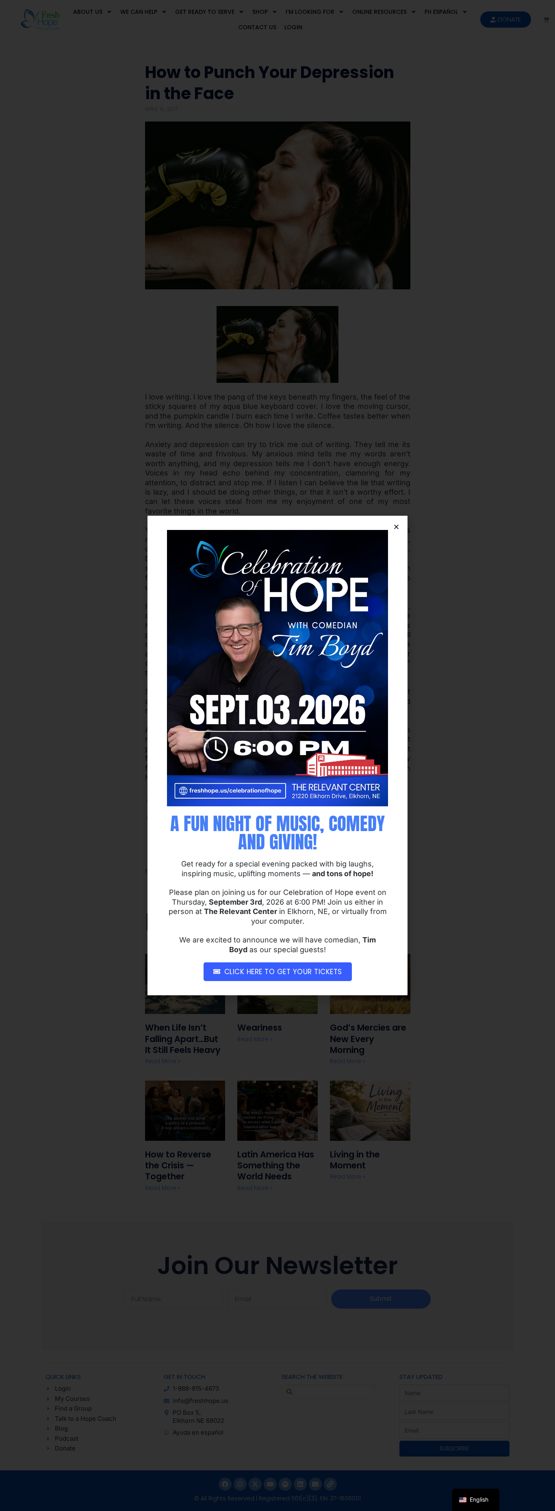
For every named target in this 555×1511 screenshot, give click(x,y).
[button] (396, 527)
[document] (277, 755)
